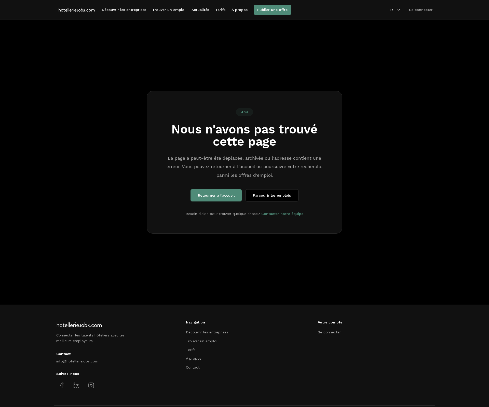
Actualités (200, 10)
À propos (240, 10)
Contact (193, 367)
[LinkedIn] (76, 385)
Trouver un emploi (168, 10)
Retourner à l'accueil (216, 195)
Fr (391, 10)
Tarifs (220, 10)
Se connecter (421, 10)
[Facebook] (61, 385)
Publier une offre (272, 10)
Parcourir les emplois (272, 195)
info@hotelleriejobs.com (77, 361)
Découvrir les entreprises (124, 10)
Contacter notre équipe (282, 214)
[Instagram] (91, 385)
